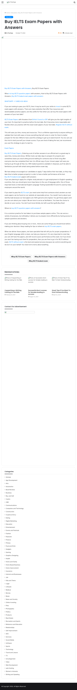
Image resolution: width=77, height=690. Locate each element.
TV (7, 655)
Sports (8, 646)
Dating (8, 518)
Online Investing (11, 602)
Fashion (8, 533)
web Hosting (10, 668)
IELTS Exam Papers (11, 119)
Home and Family (11, 562)
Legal (7, 583)
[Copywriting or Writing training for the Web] (15, 283)
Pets (7, 605)
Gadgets (8, 549)
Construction (10, 511)
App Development (11, 480)
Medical (8, 590)
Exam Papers (9, 148)
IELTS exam (25, 192)
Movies (8, 593)
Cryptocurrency (11, 515)
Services (8, 637)
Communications (11, 505)
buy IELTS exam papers (52, 226)
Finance (8, 540)
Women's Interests (12, 671)
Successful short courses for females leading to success (37, 292)
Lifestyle (8, 587)
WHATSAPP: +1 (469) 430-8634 (16, 101)
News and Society (12, 599)
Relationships (10, 627)
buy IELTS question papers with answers (25, 208)
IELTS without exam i (16, 242)
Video (7, 662)
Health (8, 558)
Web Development (12, 665)
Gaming (8, 552)
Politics (8, 612)
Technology (9, 649)
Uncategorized (10, 659)
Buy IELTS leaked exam (13, 177)
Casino (8, 499)
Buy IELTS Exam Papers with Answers (18, 88)
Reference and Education (14, 624)
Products (9, 615)
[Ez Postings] (11, 2)
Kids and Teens (11, 580)
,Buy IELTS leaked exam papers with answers (27, 96)
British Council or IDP (40, 119)
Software (9, 643)
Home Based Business (13, 565)
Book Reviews (10, 489)
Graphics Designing (12, 555)
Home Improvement (12, 568)
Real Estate (9, 618)
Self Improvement (11, 630)
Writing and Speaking (12, 674)
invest (58, 106)
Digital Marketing (11, 521)
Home (8, 13)
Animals (8, 477)
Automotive (9, 486)
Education (14, 13)
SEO (7, 634)
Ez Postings (9, 33)
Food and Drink (10, 546)
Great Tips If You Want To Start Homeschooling (61, 291)
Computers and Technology (15, 508)
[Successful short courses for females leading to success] (38, 283)
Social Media (10, 640)
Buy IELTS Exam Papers (13, 153)
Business (9, 493)
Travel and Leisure (12, 652)
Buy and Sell (10, 496)
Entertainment (10, 527)
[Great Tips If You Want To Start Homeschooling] (62, 283)
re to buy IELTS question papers (19, 93)
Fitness (8, 543)
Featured (9, 536)
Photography (10, 608)
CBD (7, 502)
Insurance (9, 571)
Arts (7, 483)
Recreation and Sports (13, 621)
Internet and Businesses (13, 574)
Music (8, 596)
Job (7, 577)
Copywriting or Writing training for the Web (13, 291)
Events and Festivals (12, 530)
